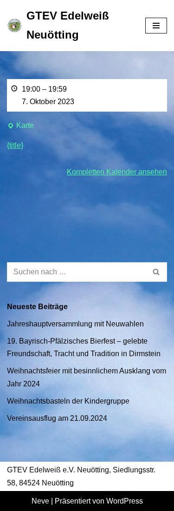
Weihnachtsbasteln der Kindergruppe (68, 401)
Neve (40, 501)
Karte (20, 126)
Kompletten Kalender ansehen (117, 172)
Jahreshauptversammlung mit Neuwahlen (75, 324)
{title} (15, 145)
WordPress (124, 501)
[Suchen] (156, 272)
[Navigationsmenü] (156, 25)
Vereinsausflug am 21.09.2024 (57, 418)
